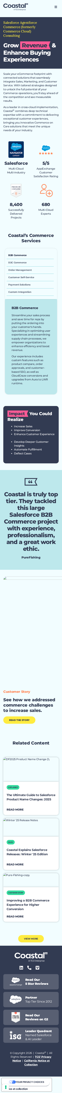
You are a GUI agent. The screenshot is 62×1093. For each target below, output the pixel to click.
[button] (56, 7)
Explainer (13, 787)
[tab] (30, 255)
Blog (10, 842)
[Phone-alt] (29, 967)
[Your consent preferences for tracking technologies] (6, 1087)
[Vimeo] (37, 967)
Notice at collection (16, 1089)
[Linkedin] (21, 967)
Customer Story (15, 893)
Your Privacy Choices (30, 1082)
